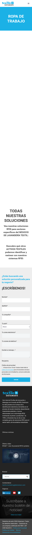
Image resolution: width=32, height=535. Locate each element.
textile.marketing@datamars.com (13, 485)
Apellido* (5, 306)
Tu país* (4, 323)
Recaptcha (5, 361)
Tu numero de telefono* (9, 341)
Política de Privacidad (20, 528)
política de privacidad (8, 369)
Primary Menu (28, 3)
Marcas (18, 530)
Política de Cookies (8, 530)
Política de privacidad (8, 365)
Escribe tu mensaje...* (8, 350)
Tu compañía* (6, 315)
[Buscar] (27, 476)
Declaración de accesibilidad (11, 532)
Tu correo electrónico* (9, 332)
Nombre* (4, 297)
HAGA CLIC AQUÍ (16, 515)
